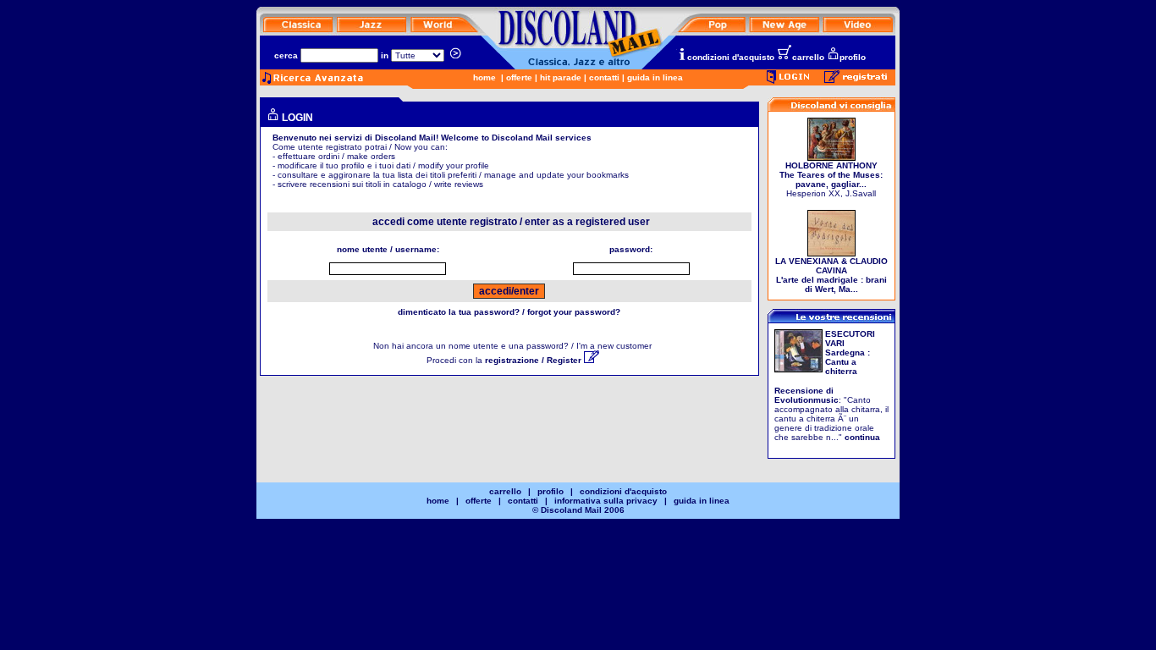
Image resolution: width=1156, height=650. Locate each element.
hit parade (560, 77)
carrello (808, 57)
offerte (519, 77)
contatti (604, 77)
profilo (852, 57)
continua (862, 437)
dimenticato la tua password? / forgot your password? (509, 312)
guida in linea (655, 77)
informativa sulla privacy (606, 500)
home (484, 77)
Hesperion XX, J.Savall (831, 179)
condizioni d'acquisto (730, 57)
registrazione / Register (534, 360)
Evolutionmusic (806, 400)
